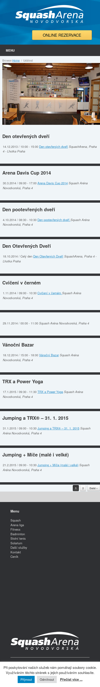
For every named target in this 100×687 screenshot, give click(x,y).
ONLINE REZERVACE (62, 35)
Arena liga (17, 525)
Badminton (17, 534)
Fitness (15, 529)
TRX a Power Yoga (22, 381)
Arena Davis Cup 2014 (26, 172)
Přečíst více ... (71, 679)
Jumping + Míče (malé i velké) (35, 454)
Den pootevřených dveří (28, 209)
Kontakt (15, 552)
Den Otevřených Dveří (26, 245)
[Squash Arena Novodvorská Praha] (50, 14)
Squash (15, 520)
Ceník (14, 556)
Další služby (18, 547)
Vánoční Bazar (18, 344)
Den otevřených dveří (26, 136)
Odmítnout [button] (47, 679)
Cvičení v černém (21, 282)
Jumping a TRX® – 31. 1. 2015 (35, 417)
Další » (94, 488)
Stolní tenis (18, 538)
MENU (10, 50)
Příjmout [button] (26, 679)
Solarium (16, 543)
